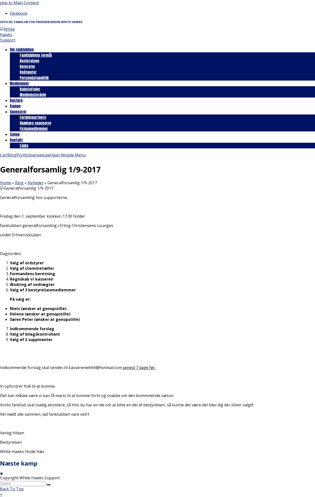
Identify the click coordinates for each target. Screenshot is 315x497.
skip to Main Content (19, 2)
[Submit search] (48, 484)
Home (5, 182)
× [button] (1, 494)
